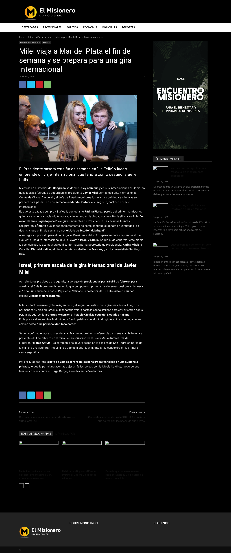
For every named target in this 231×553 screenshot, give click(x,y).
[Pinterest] (39, 84)
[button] (207, 27)
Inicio (21, 37)
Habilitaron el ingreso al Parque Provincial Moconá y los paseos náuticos (79, 475)
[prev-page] (21, 485)
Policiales (109, 27)
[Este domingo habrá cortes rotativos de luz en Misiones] (160, 207)
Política (46, 42)
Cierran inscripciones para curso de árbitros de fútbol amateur (47, 419)
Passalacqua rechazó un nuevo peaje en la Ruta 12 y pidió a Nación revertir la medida (124, 475)
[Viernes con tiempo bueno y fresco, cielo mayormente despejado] (160, 171)
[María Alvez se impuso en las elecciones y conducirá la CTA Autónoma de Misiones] (38, 454)
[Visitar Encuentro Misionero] (182, 95)
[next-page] (27, 485)
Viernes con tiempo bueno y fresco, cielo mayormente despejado (188, 172)
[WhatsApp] (47, 84)
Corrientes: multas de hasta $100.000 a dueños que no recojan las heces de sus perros (116, 419)
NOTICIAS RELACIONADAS (36, 433)
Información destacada (39, 37)
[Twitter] (31, 84)
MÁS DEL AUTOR (65, 433)
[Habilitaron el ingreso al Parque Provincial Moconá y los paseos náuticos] (82, 454)
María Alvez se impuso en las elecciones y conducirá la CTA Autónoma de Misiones (35, 475)
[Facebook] (22, 84)
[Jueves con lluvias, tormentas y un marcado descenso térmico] (160, 248)
